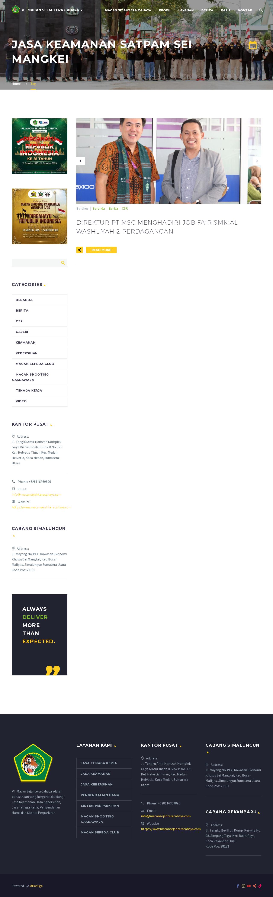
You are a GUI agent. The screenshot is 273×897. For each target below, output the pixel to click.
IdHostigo (36, 886)
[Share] (254, 886)
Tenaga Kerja (29, 390)
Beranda (99, 208)
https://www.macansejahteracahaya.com (41, 507)
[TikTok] (260, 886)
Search (62, 263)
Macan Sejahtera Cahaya (128, 10)
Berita (207, 10)
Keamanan (26, 342)
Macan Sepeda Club (35, 364)
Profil (165, 10)
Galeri (22, 332)
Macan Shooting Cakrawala (97, 819)
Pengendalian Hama (100, 795)
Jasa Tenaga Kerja (99, 763)
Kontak (245, 10)
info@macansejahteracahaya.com (36, 494)
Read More (101, 250)
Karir (226, 10)
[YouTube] (249, 886)
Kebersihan (27, 353)
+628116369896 (40, 481)
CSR (125, 208)
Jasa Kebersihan (97, 784)
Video (21, 401)
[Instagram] (243, 886)
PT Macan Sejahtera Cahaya (50, 10)
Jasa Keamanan (95, 774)
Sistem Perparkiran (100, 806)
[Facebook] (238, 886)
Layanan (186, 10)
